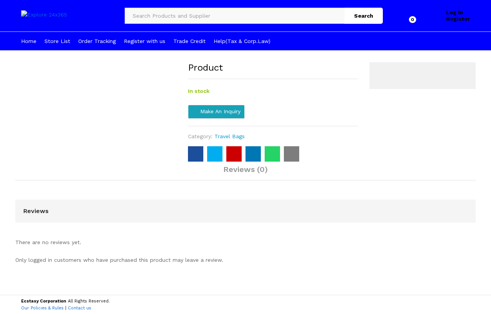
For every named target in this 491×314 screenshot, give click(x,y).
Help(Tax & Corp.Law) (242, 41)
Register (458, 19)
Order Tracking (97, 41)
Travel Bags (229, 136)
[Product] (195, 154)
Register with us (144, 41)
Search (363, 16)
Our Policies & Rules (42, 308)
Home (28, 41)
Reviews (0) (245, 169)
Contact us (79, 308)
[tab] (245, 172)
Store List (57, 41)
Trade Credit (189, 41)
